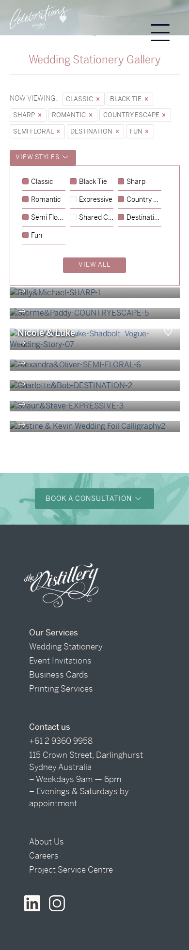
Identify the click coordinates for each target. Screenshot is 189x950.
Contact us (49, 727)
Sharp (24, 115)
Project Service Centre (71, 869)
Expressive (95, 200)
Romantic (69, 115)
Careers (44, 855)
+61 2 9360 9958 (61, 741)
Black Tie (126, 99)
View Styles (38, 157)
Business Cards (58, 674)
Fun (137, 131)
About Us (46, 841)
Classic (80, 99)
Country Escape (132, 115)
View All (94, 264)
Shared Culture (96, 218)
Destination (92, 131)
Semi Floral (34, 131)
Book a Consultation (90, 498)
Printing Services (61, 688)
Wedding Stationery (66, 646)
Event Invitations (60, 660)
